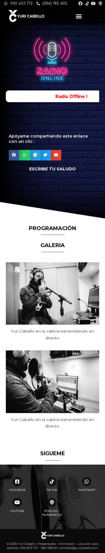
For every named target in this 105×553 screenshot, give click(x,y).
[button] (79, 16)
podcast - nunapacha (52, 513)
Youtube (17, 511)
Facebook (17, 490)
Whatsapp (86, 490)
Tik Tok (51, 490)
